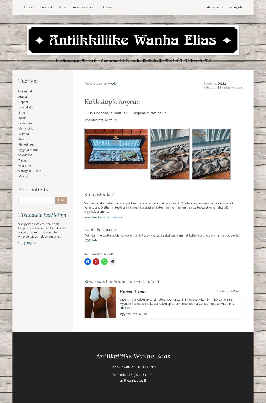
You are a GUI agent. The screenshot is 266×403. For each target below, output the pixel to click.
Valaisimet (25, 166)
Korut (22, 118)
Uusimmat (25, 91)
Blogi (62, 7)
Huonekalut (26, 107)
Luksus (107, 7)
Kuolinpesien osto (84, 7)
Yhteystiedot (215, 7)
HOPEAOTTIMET (133, 291)
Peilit (21, 139)
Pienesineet (26, 144)
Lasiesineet (25, 123)
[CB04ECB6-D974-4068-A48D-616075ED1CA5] (212, 129)
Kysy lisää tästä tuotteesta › (103, 217)
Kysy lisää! (91, 240)
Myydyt (23, 176)
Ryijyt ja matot (28, 150)
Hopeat (23, 102)
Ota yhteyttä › (27, 243)
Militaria (23, 134)
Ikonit (22, 113)
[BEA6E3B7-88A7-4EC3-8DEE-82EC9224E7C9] (171, 129)
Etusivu (29, 7)
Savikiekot (25, 155)
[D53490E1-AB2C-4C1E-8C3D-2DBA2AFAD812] (117, 129)
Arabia (22, 97)
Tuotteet (46, 7)
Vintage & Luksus (30, 171)
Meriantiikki (25, 128)
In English (235, 7)
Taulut (22, 160)
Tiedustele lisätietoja (42, 215)
